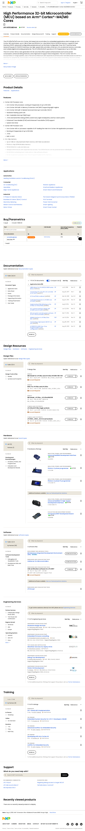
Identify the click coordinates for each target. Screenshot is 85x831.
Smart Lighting (48, 205)
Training (47, 34)
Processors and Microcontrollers (19, 7)
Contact (36, 824)
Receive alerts (31, 27)
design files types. (24, 359)
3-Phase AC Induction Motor (12, 197)
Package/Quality (76, 34)
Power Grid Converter (50, 202)
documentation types (26, 269)
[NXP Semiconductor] (12, 2)
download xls (77, 223)
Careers (14, 824)
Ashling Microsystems (35, 659)
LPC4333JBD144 (12, 237)
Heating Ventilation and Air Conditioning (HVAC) (19, 178)
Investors (22, 824)
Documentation (25, 34)
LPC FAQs (6, 782)
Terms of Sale (17, 828)
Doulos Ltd (36, 721)
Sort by (65, 281)
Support (54, 34)
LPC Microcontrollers (10, 785)
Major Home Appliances (11, 190)
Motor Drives (7, 207)
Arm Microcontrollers (27, 7)
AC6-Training (37, 712)
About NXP (6, 824)
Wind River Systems (34, 649)
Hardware (16, 349)
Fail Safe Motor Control (44, 785)
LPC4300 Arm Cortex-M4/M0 (42, 7)
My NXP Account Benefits (49, 824)
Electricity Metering (9, 202)
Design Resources (37, 34)
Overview (6, 34)
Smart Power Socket (50, 207)
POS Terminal (47, 199)
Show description (9, 234)
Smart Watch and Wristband (52, 190)
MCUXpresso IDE (8, 788)
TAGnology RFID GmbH (35, 627)
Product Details (15, 34)
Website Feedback (34, 828)
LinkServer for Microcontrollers (38, 561)
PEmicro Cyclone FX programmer (59, 481)
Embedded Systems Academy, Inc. (39, 638)
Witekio (31, 670)
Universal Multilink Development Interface (62, 455)
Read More (53, 812)
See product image (9, 67)
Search (64, 775)
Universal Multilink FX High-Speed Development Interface (59, 502)
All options (31, 237)
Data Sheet (10, 239)
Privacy (4, 828)
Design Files (7, 349)
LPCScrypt (31, 589)
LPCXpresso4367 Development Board (60, 514)
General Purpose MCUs (35, 7)
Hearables (6, 187)
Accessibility (25, 828)
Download (70, 376)
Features (6, 91)
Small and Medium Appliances (53, 187)
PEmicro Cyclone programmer (58, 468)
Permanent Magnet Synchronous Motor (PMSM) (59, 197)
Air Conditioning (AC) (10, 185)
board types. (23, 438)
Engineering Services (35, 349)
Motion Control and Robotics (12, 205)
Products (10, 7)
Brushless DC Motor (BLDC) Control (15, 199)
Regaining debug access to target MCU (50, 782)
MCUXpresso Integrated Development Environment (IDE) (44, 554)
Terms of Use (10, 828)
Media (29, 824)
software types (24, 535)
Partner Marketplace (74, 682)
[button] (76, 2)
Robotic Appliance (49, 185)
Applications (15, 91)
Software (24, 349)
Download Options (71, 553)
